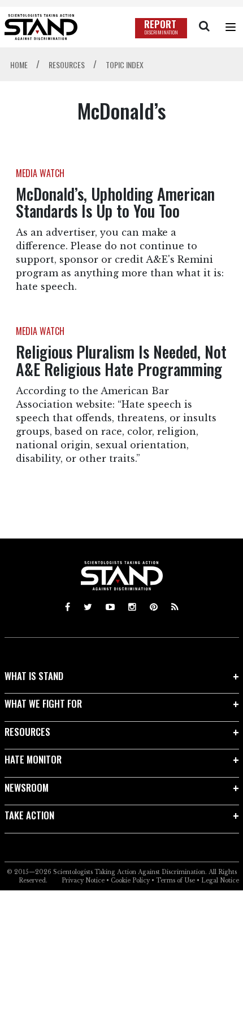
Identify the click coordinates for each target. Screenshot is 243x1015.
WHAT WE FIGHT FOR (43, 703)
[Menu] (230, 27)
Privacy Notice (83, 880)
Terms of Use (175, 880)
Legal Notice (220, 880)
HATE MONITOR (33, 759)
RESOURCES (27, 732)
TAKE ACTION (29, 815)
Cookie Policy (130, 880)
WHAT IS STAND (34, 676)
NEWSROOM (27, 787)
